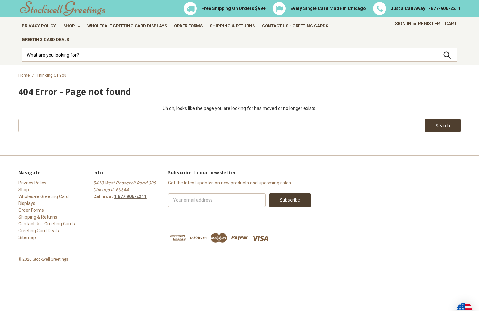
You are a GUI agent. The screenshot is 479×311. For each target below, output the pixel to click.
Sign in (403, 23)
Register (429, 23)
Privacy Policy (39, 25)
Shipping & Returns (232, 25)
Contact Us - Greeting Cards (295, 25)
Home (24, 75)
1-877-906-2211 (443, 8)
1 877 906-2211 (130, 196)
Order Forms (188, 25)
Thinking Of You (51, 75)
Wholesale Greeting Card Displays (127, 25)
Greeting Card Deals (45, 39)
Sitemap (27, 237)
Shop (69, 25)
